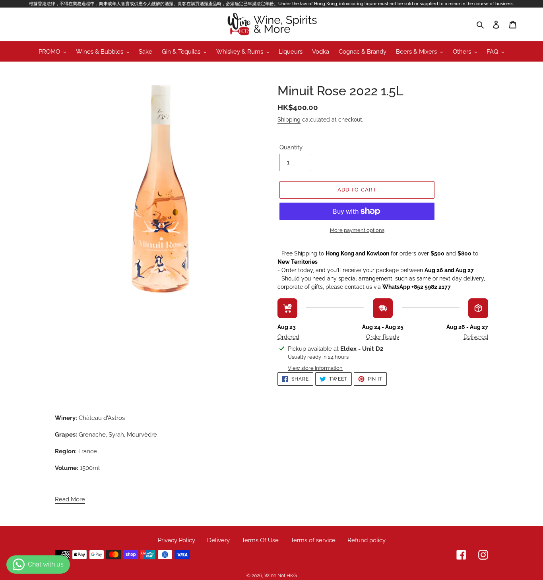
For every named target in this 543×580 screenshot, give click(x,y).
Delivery (218, 540)
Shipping (289, 119)
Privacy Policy (176, 540)
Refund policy (366, 540)
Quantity (291, 147)
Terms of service (313, 540)
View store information (315, 368)
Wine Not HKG (280, 575)
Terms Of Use (260, 540)
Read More (70, 499)
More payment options (357, 230)
